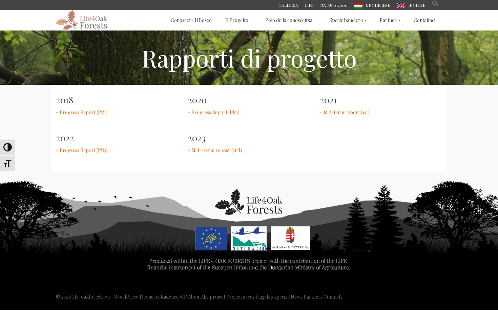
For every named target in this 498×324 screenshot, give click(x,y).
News (297, 296)
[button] (435, 5)
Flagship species (272, 296)
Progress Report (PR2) (215, 112)
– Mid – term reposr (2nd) (215, 150)
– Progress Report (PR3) (82, 150)
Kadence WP (174, 296)
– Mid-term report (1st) (345, 112)
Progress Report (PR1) (84, 112)
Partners (313, 296)
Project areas (240, 296)
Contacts (333, 296)
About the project (206, 296)
